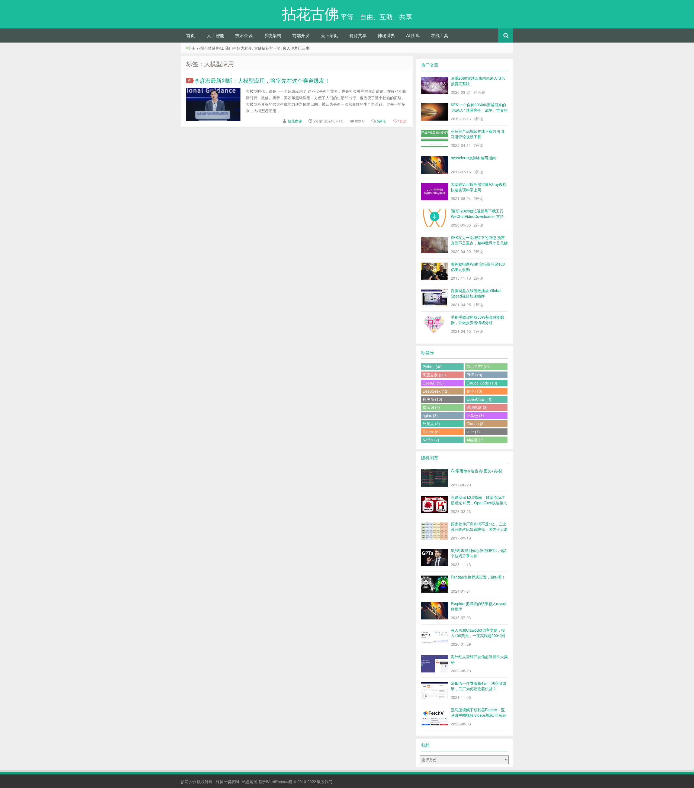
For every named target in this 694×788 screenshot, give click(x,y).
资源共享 (358, 35)
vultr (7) (473, 431)
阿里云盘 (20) (434, 374)
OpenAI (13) (433, 383)
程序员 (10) (432, 399)
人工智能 (215, 35)
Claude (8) (476, 423)
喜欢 (402, 121)
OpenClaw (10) (480, 399)
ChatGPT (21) (479, 366)
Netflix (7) (431, 440)
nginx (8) (430, 415)
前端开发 (301, 35)
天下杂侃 (329, 35)
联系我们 (324, 781)
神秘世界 (386, 35)
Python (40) (433, 366)
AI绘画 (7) (475, 440)
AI (189, 80)
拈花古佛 (295, 121)
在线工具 (439, 35)
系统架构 (272, 35)
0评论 (381, 121)
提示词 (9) (431, 407)
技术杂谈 (244, 35)
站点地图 (249, 781)
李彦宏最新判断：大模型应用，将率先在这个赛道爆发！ (262, 80)
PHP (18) (474, 374)
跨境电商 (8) (477, 407)
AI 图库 (413, 35)
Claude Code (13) (482, 383)
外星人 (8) (431, 423)
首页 (190, 35)
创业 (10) (474, 391)
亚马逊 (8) (475, 415)
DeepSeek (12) (436, 391)
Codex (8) (431, 431)
